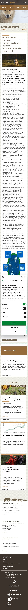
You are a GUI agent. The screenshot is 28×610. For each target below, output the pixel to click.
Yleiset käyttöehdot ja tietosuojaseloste (11, 564)
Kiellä (14, 331)
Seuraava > (24, 29)
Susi (11, 7)
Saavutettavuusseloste (8, 566)
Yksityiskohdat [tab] (14, 280)
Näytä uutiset (9, 339)
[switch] (24, 308)
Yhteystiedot (6, 568)
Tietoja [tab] (23, 280)
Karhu (4, 7)
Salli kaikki (14, 323)
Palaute (4, 561)
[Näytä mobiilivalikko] (26, 2)
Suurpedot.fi (5, 2)
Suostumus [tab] (5, 280)
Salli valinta (14, 327)
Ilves (17, 7)
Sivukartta (5, 559)
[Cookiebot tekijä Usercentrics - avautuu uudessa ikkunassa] (20, 277)
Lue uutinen (5, 416)
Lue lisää (4, 514)
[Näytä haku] (24, 2)
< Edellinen (3, 29)
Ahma (24, 7)
